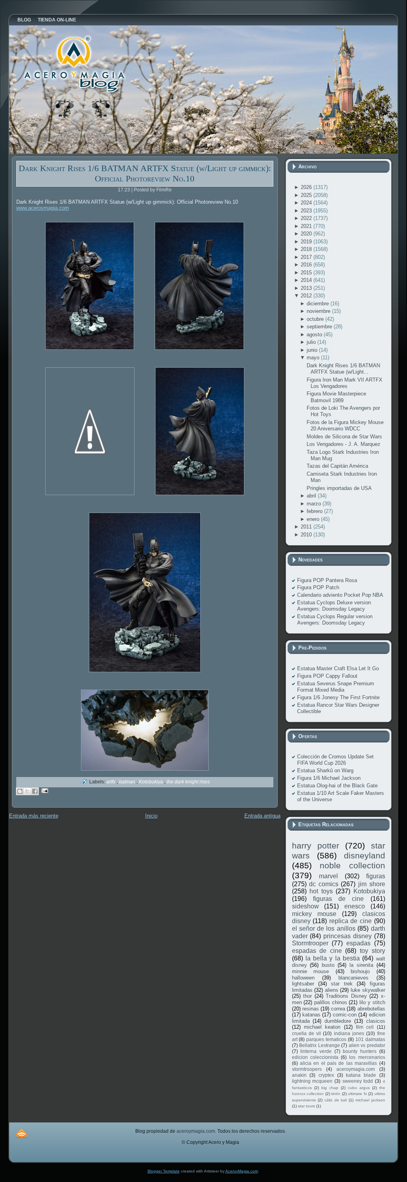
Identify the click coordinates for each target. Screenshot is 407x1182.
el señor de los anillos (323, 928)
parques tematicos (326, 1039)
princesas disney (347, 936)
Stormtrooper (310, 943)
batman (127, 782)
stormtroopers (307, 1069)
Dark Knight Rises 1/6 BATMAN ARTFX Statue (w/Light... (343, 369)
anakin (299, 1075)
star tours (306, 1106)
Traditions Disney (346, 996)
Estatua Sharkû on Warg (325, 770)
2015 (307, 273)
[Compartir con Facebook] (35, 791)
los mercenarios (367, 1057)
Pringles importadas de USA (339, 488)
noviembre (319, 311)
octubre (316, 319)
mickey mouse (314, 913)
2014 (307, 280)
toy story (372, 950)
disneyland (364, 855)
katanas (311, 1015)
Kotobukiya (151, 782)
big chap (329, 1088)
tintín (335, 1093)
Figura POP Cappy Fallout (327, 676)
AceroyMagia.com (241, 1171)
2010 (307, 535)
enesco (354, 906)
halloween (303, 978)
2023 (307, 211)
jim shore (371, 884)
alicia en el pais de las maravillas (338, 1063)
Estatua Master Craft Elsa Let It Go (338, 668)
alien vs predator (367, 1045)
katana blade (361, 1075)
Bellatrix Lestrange (319, 1045)
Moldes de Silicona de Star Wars (344, 437)
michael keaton (322, 1027)
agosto (315, 334)
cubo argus (359, 1088)
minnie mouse (310, 971)
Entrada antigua (262, 816)
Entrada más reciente (33, 816)
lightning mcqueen (312, 1081)
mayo (314, 358)
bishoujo (360, 971)
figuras (375, 876)
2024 (307, 203)
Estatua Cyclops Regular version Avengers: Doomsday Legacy (334, 619)
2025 (307, 195)
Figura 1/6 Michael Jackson (329, 778)
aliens (331, 990)
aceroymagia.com (355, 1069)
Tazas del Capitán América (337, 466)
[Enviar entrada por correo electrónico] (44, 790)
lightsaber (303, 984)
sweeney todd (357, 1081)
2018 (307, 249)
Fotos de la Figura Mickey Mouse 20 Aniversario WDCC (345, 425)
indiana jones (349, 1033)
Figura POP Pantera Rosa (327, 580)
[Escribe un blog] (20, 791)
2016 (307, 265)
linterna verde (316, 1051)
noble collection (352, 865)
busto (328, 965)
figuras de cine (338, 898)
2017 (307, 257)
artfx (111, 782)
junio (313, 350)
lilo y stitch (372, 1002)
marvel (328, 876)
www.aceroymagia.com (42, 208)
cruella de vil (306, 1033)
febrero (315, 511)
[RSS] (21, 1133)
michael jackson (370, 1100)
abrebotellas (371, 1009)
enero (314, 519)
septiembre (320, 327)
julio (312, 342)
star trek (341, 984)
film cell (365, 1027)
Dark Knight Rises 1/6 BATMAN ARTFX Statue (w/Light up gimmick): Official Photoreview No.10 (145, 173)
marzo (315, 504)
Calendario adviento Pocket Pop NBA (340, 595)
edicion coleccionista (315, 1057)
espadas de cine (317, 950)
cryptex (326, 1075)
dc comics (323, 884)
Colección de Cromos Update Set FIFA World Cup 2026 (335, 760)
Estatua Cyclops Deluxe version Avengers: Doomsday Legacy (334, 606)
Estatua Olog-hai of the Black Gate (337, 786)
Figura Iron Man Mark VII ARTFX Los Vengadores (344, 383)
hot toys (321, 891)
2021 (307, 226)
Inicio (151, 816)
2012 (307, 296)
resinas (310, 1009)
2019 (307, 242)
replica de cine (350, 921)
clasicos (375, 1021)
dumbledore (337, 1021)
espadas (358, 943)
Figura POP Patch (318, 587)
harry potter (315, 845)
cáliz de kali (335, 1100)
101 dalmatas (370, 1039)
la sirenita (361, 965)
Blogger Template (164, 1171)
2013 (307, 288)
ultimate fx (357, 1093)
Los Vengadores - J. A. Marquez (343, 444)
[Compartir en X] (27, 791)
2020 (307, 234)
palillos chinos (330, 1002)
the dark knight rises (188, 782)
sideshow (305, 906)
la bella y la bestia (332, 958)
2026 (307, 187)
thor (307, 996)
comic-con (345, 1015)
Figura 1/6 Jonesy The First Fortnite (338, 697)
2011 (307, 527)
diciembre (318, 304)
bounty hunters (359, 1051)
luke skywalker (368, 990)
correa (338, 1009)
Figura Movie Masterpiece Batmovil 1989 (336, 397)
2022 (307, 218)
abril (312, 496)
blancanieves (353, 978)
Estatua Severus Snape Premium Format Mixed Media (335, 687)
